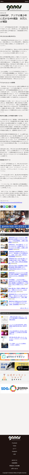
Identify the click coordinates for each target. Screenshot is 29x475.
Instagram (14, 451)
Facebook (14, 443)
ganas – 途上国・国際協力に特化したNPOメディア (14, 7)
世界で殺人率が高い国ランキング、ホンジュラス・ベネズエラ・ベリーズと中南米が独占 (18, 339)
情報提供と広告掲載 (14, 465)
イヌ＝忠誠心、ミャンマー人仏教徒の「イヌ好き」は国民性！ (17, 344)
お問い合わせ (14, 468)
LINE (14, 454)
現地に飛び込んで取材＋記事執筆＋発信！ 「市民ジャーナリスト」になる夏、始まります (18, 290)
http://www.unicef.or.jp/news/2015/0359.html (11, 202)
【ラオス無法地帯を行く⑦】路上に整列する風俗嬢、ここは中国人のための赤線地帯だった (18, 332)
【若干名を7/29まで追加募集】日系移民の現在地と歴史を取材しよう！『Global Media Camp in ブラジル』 (17, 267)
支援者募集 (14, 463)
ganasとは (14, 460)
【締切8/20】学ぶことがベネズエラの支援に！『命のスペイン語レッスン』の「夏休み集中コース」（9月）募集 (18, 296)
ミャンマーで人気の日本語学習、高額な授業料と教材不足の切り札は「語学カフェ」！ (18, 326)
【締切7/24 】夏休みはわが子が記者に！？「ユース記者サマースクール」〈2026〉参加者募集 (18, 303)
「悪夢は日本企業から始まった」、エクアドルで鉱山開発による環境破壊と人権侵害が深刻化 (18, 318)
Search (26, 1)
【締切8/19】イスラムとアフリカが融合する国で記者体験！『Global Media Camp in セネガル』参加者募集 (17, 274)
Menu (2, 1)
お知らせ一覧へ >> (24, 308)
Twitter (14, 445)
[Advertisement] (14, 417)
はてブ (14, 448)
